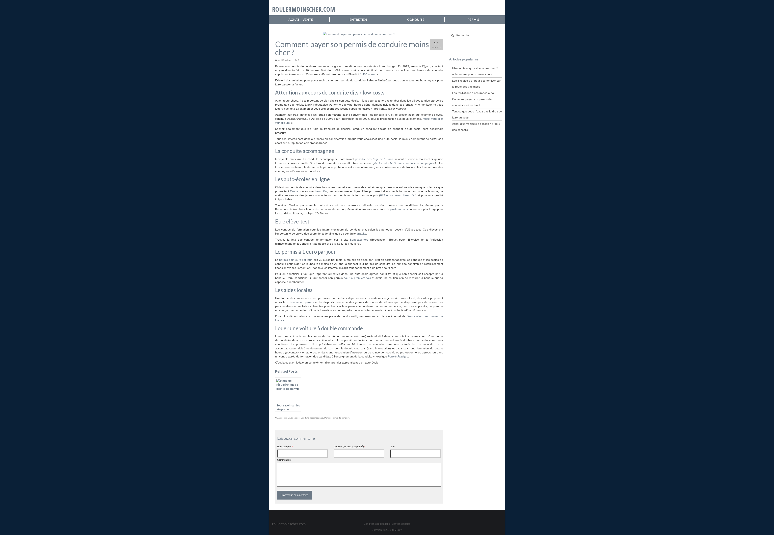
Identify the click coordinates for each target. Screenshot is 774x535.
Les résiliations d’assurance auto (473, 93)
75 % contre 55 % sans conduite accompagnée (404, 163)
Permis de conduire (341, 418)
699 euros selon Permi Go (397, 195)
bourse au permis (302, 302)
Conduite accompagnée (312, 418)
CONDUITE (415, 19)
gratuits (361, 233)
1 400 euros (367, 74)
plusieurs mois (399, 209)
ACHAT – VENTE (300, 19)
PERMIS (473, 19)
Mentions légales (401, 524)
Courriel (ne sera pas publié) (349, 446)
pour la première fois (357, 277)
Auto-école (282, 418)
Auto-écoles (294, 418)
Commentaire (284, 460)
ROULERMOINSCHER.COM (303, 9)
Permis (327, 418)
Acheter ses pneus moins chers (472, 74)
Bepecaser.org (359, 239)
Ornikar (295, 191)
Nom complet (285, 446)
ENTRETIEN (358, 19)
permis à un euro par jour (295, 259)
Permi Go (321, 191)
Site (392, 446)
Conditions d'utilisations (377, 524)
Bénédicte (286, 60)
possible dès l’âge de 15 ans (374, 159)
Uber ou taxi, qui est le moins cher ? (475, 68)
